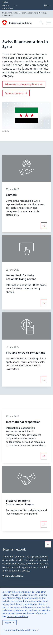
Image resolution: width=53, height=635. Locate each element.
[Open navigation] (48, 23)
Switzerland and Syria (20, 23)
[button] (48, 544)
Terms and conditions (17, 616)
